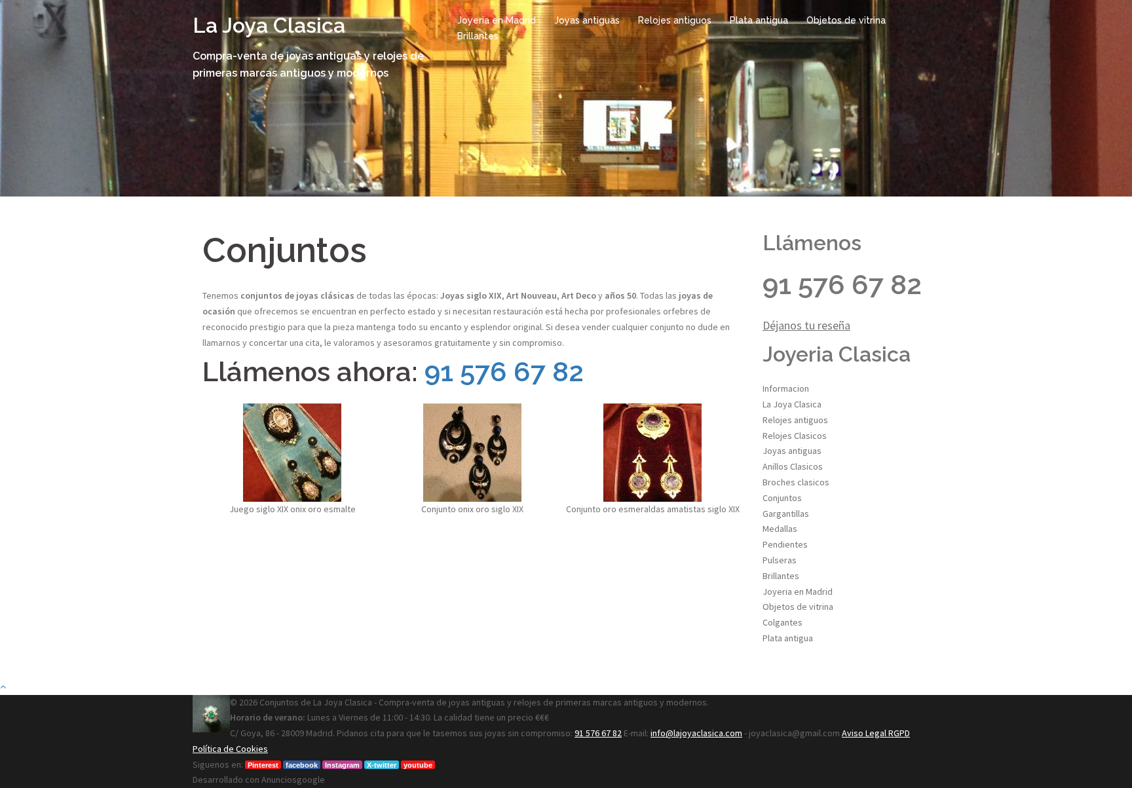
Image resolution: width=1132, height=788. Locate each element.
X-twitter (381, 765)
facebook (302, 765)
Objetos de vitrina (846, 20)
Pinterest (263, 765)
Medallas (780, 529)
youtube (418, 765)
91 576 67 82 (504, 372)
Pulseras (780, 560)
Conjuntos (782, 498)
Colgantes (782, 622)
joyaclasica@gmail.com (794, 733)
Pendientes (785, 544)
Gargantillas (786, 513)
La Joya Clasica (269, 25)
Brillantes (478, 36)
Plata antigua (759, 20)
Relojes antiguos (674, 20)
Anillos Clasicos (793, 466)
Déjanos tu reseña (806, 325)
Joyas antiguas (587, 20)
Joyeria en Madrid (496, 20)
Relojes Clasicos (795, 435)
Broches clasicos (796, 482)
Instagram (342, 765)
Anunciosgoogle (293, 779)
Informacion (786, 388)
